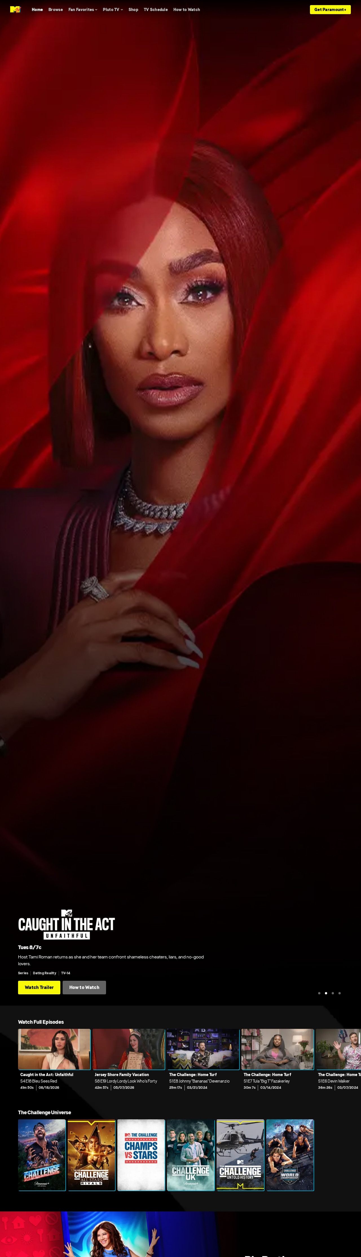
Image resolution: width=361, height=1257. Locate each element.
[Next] (352, 1063)
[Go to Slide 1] (319, 993)
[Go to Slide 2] (326, 993)
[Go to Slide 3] (333, 993)
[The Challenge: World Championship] (290, 1155)
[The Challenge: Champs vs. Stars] (141, 1155)
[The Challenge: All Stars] (91, 1155)
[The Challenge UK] (190, 1155)
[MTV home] (15, 9)
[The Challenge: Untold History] (240, 1155)
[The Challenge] (41, 1155)
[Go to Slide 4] (339, 993)
